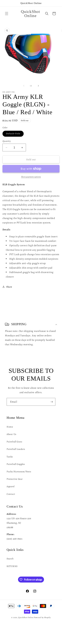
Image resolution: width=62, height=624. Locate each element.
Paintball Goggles (16, 464)
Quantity (6, 141)
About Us (11, 434)
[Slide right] (38, 85)
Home (10, 426)
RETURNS (12, 566)
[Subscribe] (51, 402)
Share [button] (9, 286)
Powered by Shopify (42, 617)
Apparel (10, 486)
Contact (11, 494)
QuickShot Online (25, 617)
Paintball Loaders (16, 449)
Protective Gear (15, 479)
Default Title (15, 134)
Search (10, 558)
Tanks (10, 456)
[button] (6, 13)
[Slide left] (23, 85)
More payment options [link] (31, 176)
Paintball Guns (14, 441)
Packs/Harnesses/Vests (19, 471)
